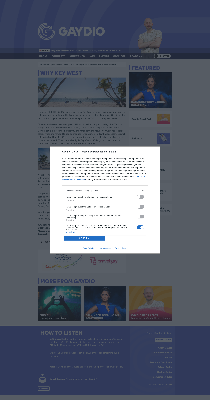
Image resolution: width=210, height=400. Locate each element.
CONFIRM (84, 238)
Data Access (105, 248)
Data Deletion (89, 248)
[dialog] (105, 200)
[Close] (154, 152)
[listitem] (105, 190)
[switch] (140, 197)
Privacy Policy (121, 248)
